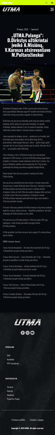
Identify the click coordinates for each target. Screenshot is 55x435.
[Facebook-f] (23, 333)
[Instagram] (28, 333)
